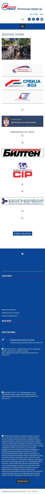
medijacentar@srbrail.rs (10, 316)
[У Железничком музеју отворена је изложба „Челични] (22, 455)
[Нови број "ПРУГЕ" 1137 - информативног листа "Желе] (22, 412)
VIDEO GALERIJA (22, 233)
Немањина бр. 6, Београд (10, 313)
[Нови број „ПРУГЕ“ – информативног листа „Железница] (22, 368)
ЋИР (36, 14)
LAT (31, 14)
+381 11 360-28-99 (32, 491)
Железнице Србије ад (9, 310)
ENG (41, 14)
